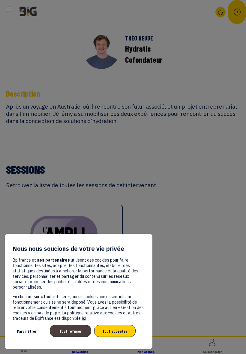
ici (84, 318)
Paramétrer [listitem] (27, 331)
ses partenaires (53, 260)
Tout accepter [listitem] (114, 331)
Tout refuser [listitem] (70, 331)
